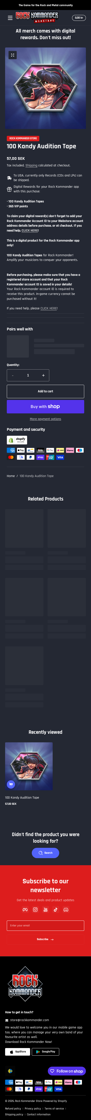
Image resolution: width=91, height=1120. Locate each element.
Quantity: (13, 365)
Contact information (38, 1114)
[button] (78, 18)
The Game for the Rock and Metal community (45, 5)
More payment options (45, 419)
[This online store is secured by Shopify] (17, 443)
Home (11, 476)
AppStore (20, 1051)
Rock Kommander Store (23, 138)
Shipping (31, 165)
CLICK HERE (49, 308)
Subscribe (42, 939)
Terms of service (54, 1108)
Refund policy (13, 1108)
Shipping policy (14, 1114)
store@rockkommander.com (29, 1020)
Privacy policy (33, 1108)
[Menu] (10, 18)
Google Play (48, 1051)
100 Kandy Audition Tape (37, 476)
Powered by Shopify (55, 1101)
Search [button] (48, 853)
